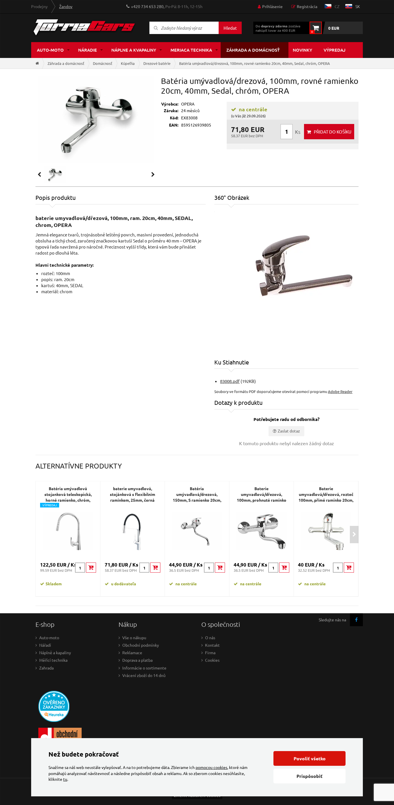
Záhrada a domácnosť (253, 50)
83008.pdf (230, 381)
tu (65, 779)
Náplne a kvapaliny (133, 50)
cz (337, 6)
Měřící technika (53, 660)
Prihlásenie (272, 6)
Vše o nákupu (134, 637)
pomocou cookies (211, 767)
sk (357, 6)
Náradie (87, 50)
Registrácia (307, 6)
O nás (210, 637)
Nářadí (45, 645)
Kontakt (212, 645)
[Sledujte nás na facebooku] (356, 619)
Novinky (302, 50)
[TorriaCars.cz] (37, 63)
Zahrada (46, 667)
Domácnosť (102, 63)
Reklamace (132, 652)
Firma (210, 652)
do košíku (332, 131)
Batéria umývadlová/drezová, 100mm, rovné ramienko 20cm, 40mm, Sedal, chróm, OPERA (254, 63)
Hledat (230, 28)
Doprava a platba (137, 660)
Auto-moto (50, 50)
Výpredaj (335, 50)
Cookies (212, 660)
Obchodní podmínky (140, 645)
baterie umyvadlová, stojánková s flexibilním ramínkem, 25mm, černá (132, 494)
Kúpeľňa (128, 63)
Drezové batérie (156, 63)
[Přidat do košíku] (91, 568)
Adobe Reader (340, 391)
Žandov (65, 6)
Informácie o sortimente (144, 667)
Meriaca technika (191, 50)
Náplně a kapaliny (55, 652)
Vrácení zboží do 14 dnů (144, 675)
